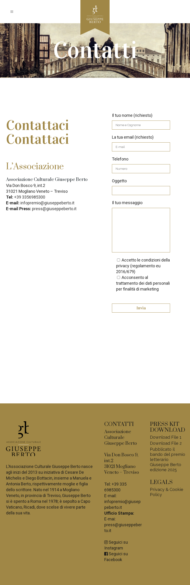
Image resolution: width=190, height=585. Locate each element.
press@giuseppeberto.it (54, 208)
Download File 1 (165, 437)
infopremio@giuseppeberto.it (47, 202)
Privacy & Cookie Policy (166, 492)
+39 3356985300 (29, 197)
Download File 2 (166, 443)
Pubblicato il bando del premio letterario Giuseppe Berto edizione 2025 (167, 459)
